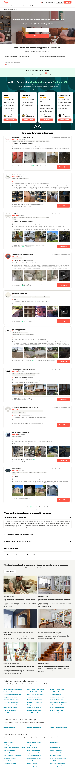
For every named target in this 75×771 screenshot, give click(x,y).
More (24, 5)
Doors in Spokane (54, 742)
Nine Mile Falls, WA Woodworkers (35, 689)
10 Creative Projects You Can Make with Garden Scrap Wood (19, 633)
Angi (5, 596)
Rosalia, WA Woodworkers (57, 705)
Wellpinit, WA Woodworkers (57, 707)
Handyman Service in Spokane (35, 753)
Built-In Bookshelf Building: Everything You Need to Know (54, 600)
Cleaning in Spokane (32, 763)
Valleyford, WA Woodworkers (11, 697)
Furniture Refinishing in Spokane (58, 727)
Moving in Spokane (32, 761)
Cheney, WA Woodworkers (33, 705)
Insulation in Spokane (55, 755)
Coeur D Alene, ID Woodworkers (58, 692)
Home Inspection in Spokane (57, 753)
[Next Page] (47, 506)
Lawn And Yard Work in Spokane (12, 755)
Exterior (11, 5)
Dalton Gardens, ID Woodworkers (58, 702)
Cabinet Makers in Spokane (34, 727)
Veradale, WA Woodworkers (11, 692)
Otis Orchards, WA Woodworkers (12, 705)
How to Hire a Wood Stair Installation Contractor (53, 666)
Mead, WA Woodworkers (10, 713)
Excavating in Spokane (56, 750)
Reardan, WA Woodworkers (34, 707)
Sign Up (68, 2)
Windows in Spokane (32, 747)
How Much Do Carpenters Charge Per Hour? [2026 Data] (19, 600)
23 (44, 506)
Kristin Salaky (8, 663)
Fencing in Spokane (9, 753)
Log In (60, 2)
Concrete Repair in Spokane (34, 742)
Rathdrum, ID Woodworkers (57, 697)
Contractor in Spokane (55, 745)
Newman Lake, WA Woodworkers (35, 694)
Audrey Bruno (7, 630)
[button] (17, 157)
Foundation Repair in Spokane (34, 758)
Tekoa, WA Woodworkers (56, 710)
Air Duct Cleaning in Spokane (57, 763)
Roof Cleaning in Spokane (33, 766)
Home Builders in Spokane (56, 761)
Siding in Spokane (8, 761)
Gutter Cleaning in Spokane (57, 766)
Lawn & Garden (17, 5)
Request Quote (63, 167)
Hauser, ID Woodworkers (33, 713)
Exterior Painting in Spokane (11, 766)
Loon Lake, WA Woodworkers (57, 713)
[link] (5, 115)
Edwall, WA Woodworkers (56, 699)
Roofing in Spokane (9, 742)
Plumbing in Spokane (9, 745)
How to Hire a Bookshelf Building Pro (50, 633)
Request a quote (10, 119)
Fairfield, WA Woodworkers (57, 689)
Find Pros (37, 36)
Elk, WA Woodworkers (55, 694)
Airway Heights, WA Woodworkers (13, 689)
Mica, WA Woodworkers (10, 710)
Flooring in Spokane (32, 745)
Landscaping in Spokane (10, 758)
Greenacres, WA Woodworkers (11, 699)
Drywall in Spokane (55, 747)
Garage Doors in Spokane (33, 750)
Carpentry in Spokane (9, 727)
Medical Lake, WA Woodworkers (35, 692)
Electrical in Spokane (9, 750)
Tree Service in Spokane (10, 763)
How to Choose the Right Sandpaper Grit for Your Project (19, 667)
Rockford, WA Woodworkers (34, 697)
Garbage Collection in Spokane (58, 758)
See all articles (10, 571)
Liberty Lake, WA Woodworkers (12, 702)
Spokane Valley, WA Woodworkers (13, 694)
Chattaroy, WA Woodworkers (34, 699)
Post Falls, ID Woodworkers (34, 710)
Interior (5, 5)
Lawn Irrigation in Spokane (34, 755)
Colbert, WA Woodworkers (10, 707)
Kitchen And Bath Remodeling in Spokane (14, 747)
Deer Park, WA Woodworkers (34, 702)
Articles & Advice (30, 5)
